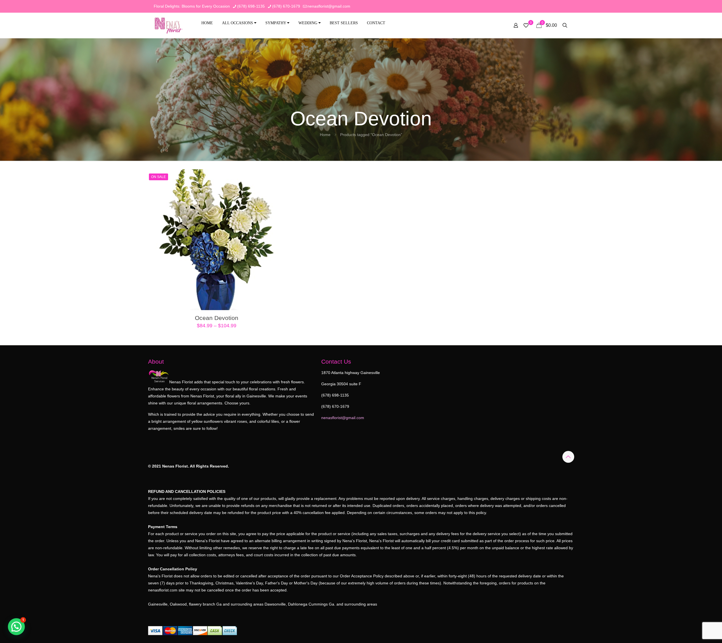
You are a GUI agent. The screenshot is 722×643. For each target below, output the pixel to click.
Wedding (308, 23)
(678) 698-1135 (251, 6)
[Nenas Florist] (168, 25)
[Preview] (276, 201)
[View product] (276, 177)
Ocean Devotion (216, 318)
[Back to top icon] (568, 457)
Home (207, 23)
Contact (376, 23)
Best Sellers (344, 23)
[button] (16, 626)
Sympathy (276, 23)
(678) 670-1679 (286, 6)
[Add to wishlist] (276, 189)
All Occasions (238, 23)
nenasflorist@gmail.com (328, 6)
